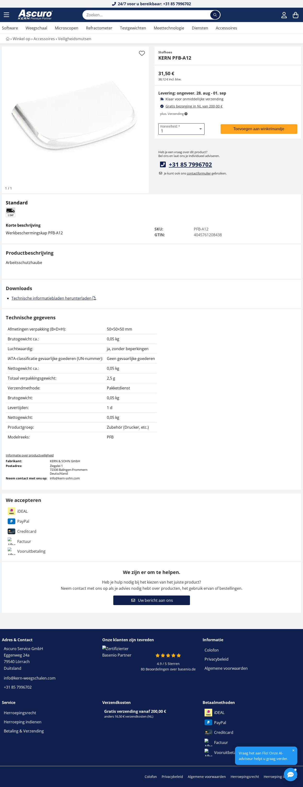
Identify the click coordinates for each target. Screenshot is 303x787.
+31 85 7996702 (190, 164)
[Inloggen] (284, 14)
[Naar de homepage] (35, 15)
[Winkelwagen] (295, 14)
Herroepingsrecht (20, 712)
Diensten (200, 28)
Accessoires (226, 28)
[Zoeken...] (215, 15)
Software (10, 28)
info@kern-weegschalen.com (30, 678)
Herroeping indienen (22, 722)
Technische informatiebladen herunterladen (51, 298)
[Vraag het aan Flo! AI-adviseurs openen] (290, 774)
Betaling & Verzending (24, 731)
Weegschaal (36, 28)
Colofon (212, 650)
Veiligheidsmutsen (74, 38)
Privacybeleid (217, 659)
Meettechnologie (169, 28)
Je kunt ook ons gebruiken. (195, 173)
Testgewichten (133, 28)
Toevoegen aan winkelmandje (258, 129)
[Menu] (7, 14)
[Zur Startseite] (8, 38)
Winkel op (21, 38)
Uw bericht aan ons (155, 600)
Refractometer (99, 28)
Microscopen (66, 28)
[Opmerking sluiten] (293, 750)
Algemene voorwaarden (226, 668)
